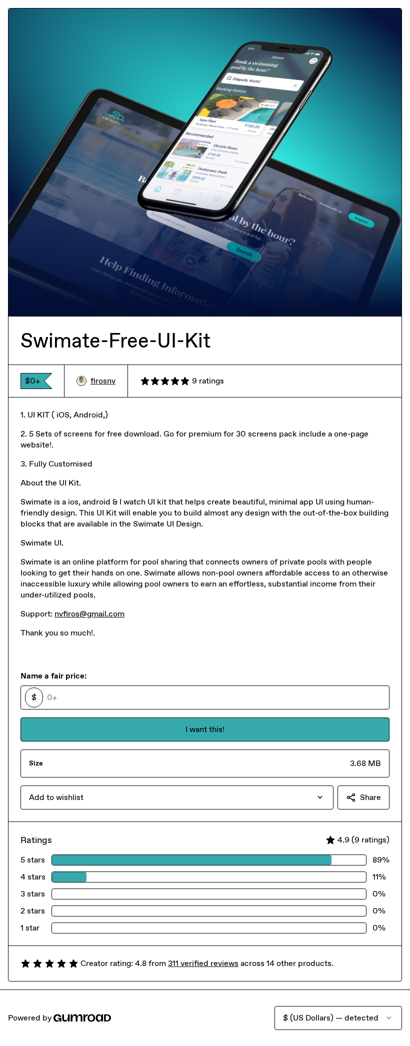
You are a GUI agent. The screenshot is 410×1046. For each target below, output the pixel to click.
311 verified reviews (203, 963)
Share (370, 797)
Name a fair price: (53, 675)
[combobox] (177, 798)
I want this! (205, 729)
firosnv (103, 381)
